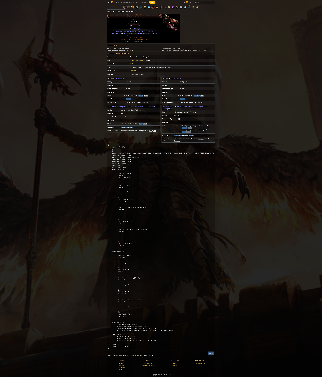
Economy (143, 2)
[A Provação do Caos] (197, 6)
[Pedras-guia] (129, 6)
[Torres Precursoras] (161, 6)
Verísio (128, 50)
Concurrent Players (148, 365)
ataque (127, 31)
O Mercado (133, 64)
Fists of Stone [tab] (130, 11)
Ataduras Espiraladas (117, 50)
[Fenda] (173, 6)
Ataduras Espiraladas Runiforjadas (118, 48)
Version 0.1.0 (134, 71)
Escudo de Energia (133, 23)
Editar (211, 353)
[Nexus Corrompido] (165, 6)
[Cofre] (137, 6)
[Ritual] (177, 6)
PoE (185, 2)
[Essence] (141, 6)
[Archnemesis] (145, 6)
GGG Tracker (148, 363)
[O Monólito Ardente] (189, 6)
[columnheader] (118, 57)
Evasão (133, 21)
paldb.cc (121, 369)
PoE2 (110, 2)
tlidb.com (122, 365)
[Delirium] (181, 6)
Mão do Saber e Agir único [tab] (115, 11)
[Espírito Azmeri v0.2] (149, 6)
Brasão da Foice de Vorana (198, 50)
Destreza (137, 28)
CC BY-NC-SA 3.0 (134, 355)
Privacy (174, 363)
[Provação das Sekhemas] (193, 6)
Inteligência (137, 30)
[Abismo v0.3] (169, 6)
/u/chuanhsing (200, 363)
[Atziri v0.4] (125, 6)
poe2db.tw (121, 367)
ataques (200, 139)
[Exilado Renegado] (153, 6)
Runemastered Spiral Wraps (171, 48)
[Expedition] (185, 6)
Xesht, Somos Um (137, 60)
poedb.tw (121, 363)
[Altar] (133, 6)
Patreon (152, 2)
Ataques (139, 33)
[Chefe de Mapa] (157, 6)
